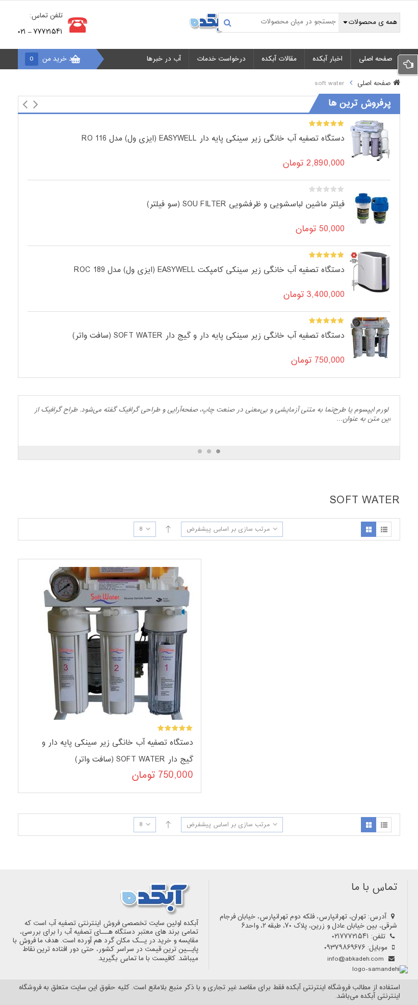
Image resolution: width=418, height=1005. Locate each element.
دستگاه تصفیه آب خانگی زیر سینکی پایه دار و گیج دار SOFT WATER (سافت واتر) (208, 336)
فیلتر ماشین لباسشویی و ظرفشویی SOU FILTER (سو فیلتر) (246, 204)
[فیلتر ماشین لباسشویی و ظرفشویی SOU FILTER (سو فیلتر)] (370, 206)
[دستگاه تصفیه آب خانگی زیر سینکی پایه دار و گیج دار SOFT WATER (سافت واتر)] (370, 338)
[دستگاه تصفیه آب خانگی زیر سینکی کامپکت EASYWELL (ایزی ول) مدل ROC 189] (370, 272)
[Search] (227, 22)
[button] (24, 104)
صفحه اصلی (373, 83)
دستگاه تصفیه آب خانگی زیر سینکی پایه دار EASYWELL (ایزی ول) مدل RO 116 (213, 138)
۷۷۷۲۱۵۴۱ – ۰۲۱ (40, 32)
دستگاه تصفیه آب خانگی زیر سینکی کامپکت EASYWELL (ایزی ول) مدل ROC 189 (209, 270)
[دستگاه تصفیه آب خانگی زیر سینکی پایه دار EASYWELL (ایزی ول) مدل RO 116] (370, 141)
